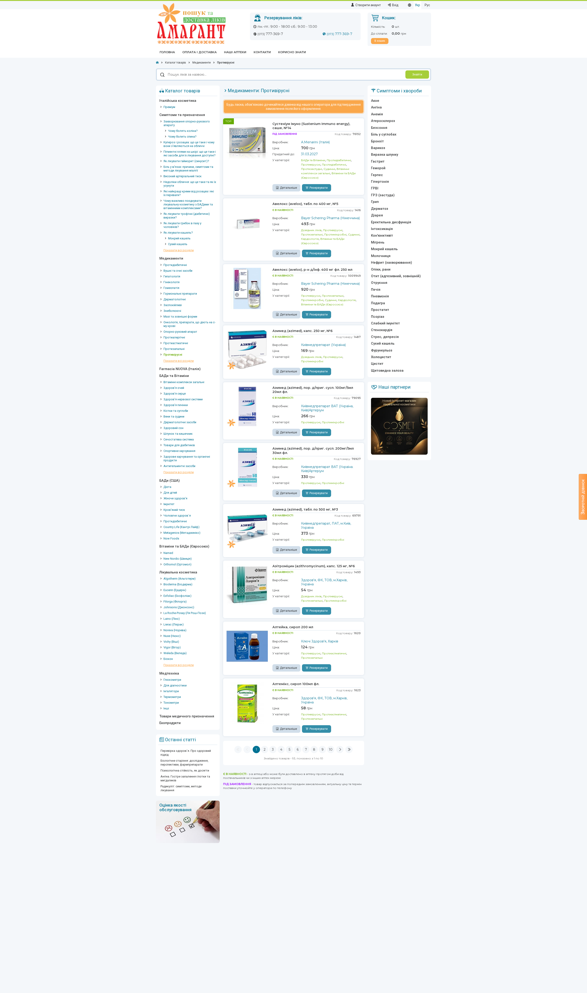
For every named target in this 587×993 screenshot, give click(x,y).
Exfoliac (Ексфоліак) (177, 595)
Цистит (377, 364)
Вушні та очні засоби (177, 270)
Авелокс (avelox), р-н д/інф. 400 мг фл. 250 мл (312, 270)
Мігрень (377, 242)
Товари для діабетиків (179, 445)
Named (168, 553)
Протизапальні (174, 349)
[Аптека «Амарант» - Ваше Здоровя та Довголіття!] (191, 23)
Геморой (378, 168)
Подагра (378, 303)
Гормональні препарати (180, 293)
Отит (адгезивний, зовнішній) (396, 276)
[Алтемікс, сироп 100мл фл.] (247, 702)
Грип (375, 202)
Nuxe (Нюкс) (172, 636)
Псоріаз (377, 317)
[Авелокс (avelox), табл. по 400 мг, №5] (247, 222)
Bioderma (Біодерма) (177, 584)
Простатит (380, 310)
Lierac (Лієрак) (173, 624)
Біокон (168, 659)
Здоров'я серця (174, 393)
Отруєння (379, 283)
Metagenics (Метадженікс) (181, 532)
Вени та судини (173, 416)
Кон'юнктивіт (382, 235)
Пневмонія (380, 296)
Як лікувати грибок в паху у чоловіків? (182, 225)
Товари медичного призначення (186, 716)
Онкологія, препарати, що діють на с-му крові (189, 324)
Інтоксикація (382, 229)
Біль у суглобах (383, 134)
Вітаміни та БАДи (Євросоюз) (184, 546)
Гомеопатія (171, 288)
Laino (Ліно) (171, 618)
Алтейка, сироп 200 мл (292, 627)
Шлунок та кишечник (178, 433)
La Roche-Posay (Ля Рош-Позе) (184, 613)
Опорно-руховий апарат (180, 331)
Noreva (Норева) (174, 630)
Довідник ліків (311, 230)
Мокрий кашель (179, 238)
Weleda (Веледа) (175, 653)
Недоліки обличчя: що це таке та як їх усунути (189, 183)
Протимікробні (335, 234)
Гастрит (378, 161)
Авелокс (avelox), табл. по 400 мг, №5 (305, 204)
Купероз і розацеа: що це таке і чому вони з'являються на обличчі (188, 144)
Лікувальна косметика (178, 572)
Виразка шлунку (384, 154)
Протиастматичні (175, 343)
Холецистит (381, 357)
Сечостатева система (178, 439)
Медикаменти (171, 258)
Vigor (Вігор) (172, 647)
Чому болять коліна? (183, 131)
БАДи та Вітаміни (174, 376)
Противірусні (172, 354)
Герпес (377, 175)
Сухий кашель (177, 244)
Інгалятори (171, 691)
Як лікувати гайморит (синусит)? (186, 161)
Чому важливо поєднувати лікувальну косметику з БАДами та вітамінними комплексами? (188, 204)
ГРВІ (374, 188)
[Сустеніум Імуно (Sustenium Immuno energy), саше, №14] (247, 142)
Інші (166, 708)
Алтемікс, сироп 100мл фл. (295, 684)
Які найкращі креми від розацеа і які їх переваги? (188, 193)
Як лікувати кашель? (178, 232)
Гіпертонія (380, 182)
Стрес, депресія (385, 337)
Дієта (167, 487)
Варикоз (378, 148)
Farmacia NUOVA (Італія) (180, 369)
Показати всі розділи (178, 250)
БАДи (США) (169, 481)
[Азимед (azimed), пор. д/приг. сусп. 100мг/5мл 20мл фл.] (247, 406)
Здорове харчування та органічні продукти (186, 458)
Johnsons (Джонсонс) (178, 607)
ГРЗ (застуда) (383, 195)
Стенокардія (381, 330)
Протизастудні (311, 169)
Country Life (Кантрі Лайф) (181, 527)
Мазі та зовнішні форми (180, 316)
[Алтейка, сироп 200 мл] (247, 645)
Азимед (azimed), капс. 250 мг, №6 (302, 331)
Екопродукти (170, 723)
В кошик (379, 40)
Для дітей (170, 492)
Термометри (172, 697)
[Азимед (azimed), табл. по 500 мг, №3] (247, 528)
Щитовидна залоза (387, 370)
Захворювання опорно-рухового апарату (186, 123)
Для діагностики (175, 685)
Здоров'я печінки (175, 405)
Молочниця (380, 256)
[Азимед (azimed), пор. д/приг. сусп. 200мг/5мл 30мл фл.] (247, 467)
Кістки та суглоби (175, 410)
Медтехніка (169, 673)
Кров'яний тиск (174, 510)
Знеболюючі (172, 311)
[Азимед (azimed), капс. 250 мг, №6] (247, 349)
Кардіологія (310, 239)
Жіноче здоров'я (175, 498)
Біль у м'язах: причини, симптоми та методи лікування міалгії (188, 168)
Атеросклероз (383, 121)
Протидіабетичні (175, 265)
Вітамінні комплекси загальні (183, 382)
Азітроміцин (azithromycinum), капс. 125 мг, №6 (313, 566)
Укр (417, 5)
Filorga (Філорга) (175, 601)
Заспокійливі (172, 305)
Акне (375, 101)
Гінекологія (171, 282)
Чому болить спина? (182, 136)
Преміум (169, 107)
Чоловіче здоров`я (177, 515)
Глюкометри (172, 679)
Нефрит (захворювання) (391, 262)
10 (330, 749)
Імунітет (168, 504)
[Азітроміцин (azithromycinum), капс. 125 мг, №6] (247, 584)
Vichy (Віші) (171, 641)
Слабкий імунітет (385, 323)
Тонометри (171, 702)
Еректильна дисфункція (391, 222)
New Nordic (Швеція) (177, 558)
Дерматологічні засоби (179, 422)
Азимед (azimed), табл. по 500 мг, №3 (305, 509)
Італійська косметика (177, 101)
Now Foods (171, 538)
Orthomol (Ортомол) (177, 564)
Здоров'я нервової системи (183, 399)
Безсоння (379, 128)
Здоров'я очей (173, 388)
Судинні (329, 169)
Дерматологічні (174, 299)
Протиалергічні (174, 337)
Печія (375, 290)
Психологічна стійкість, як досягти (185, 770)
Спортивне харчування (179, 451)
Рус (427, 5)
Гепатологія (171, 276)
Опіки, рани (380, 269)
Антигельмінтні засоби (179, 466)
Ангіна (376, 107)
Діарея (377, 215)
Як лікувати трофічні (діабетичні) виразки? (186, 215)
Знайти (417, 74)
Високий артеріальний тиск (182, 176)
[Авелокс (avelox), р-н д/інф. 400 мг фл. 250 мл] (247, 288)
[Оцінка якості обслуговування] (188, 821)
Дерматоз (379, 209)
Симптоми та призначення (182, 115)
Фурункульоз (381, 350)
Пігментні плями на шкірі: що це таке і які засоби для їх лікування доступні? (189, 153)
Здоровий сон (173, 428)
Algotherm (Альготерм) (179, 578)
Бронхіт (377, 141)
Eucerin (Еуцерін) (174, 590)
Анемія (377, 114)
